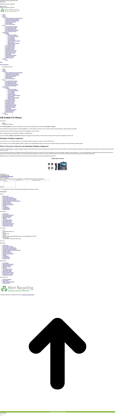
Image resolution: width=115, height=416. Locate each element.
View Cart (2, 64)
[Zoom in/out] (4, 414)
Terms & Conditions (7, 279)
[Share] (1, 414)
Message (2, 186)
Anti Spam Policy (6, 283)
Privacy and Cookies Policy (8, 281)
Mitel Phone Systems (7, 222)
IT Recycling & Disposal (8, 197)
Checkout (6, 64)
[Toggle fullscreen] (3, 414)
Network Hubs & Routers (8, 204)
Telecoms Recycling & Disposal (9, 198)
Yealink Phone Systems (8, 225)
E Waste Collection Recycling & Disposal (11, 201)
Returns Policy (6, 280)
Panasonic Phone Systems (8, 223)
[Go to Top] (57, 410)
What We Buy (6, 196)
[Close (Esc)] (0, 414)
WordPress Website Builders (28, 294)
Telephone (34, 180)
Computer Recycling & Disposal (9, 199)
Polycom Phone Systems (8, 224)
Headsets (4, 205)
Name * (1, 180)
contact (28, 131)
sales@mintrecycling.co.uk (7, 176)
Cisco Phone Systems (7, 221)
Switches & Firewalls (7, 203)
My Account (2, 1)
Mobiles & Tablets (6, 202)
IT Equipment (6, 207)
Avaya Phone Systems (7, 219)
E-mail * (17, 180)
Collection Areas (6, 209)
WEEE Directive (9, 149)
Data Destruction (6, 208)
